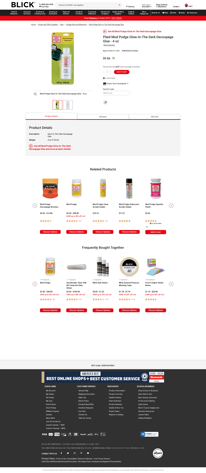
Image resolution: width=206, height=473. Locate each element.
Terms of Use (61, 459)
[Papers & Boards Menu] (66, 16)
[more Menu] (144, 16)
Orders (176, 7)
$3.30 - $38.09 (72, 213)
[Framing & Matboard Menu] (92, 16)
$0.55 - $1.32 (98, 292)
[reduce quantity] (105, 72)
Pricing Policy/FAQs (86, 404)
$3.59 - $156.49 (73, 292)
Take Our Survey (84, 418)
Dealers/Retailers (145, 418)
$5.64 (147, 213)
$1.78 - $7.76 (124, 292)
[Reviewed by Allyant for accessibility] (157, 453)
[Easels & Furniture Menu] (79, 16)
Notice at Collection (85, 459)
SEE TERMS (117, 18)
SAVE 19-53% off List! (127, 295)
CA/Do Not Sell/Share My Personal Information (59, 462)
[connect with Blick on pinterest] (81, 454)
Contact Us (82, 415)
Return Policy (83, 401)
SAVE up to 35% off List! (102, 295)
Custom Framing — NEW (55, 428)
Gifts (174, 13)
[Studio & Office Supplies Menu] (118, 16)
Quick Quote (143, 404)
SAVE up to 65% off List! (49, 295)
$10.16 (96, 213)
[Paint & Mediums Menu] (14, 16)
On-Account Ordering (146, 401)
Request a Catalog (116, 415)
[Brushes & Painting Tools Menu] (40, 16)
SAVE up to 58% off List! (75, 216)
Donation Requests (85, 408)
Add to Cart (156, 232)
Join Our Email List (53, 421)
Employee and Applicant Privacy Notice (106, 462)
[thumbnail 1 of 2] (57, 105)
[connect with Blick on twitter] (68, 454)
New (166, 13)
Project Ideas (114, 411)
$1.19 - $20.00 (151, 292)
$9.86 (106, 58)
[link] (44, 7)
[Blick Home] (23, 5)
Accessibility (72, 459)
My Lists (49, 401)
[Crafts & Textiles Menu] (131, 16)
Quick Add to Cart (145, 394)
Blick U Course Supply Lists (148, 408)
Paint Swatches (115, 401)
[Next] (171, 205)
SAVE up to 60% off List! (154, 295)
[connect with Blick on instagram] (74, 454)
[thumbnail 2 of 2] (68, 105)
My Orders (50, 394)
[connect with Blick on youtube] (88, 454)
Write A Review (109, 45)
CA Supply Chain (84, 462)
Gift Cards (50, 397)
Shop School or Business (148, 391)
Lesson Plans (143, 415)
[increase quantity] (110, 72)
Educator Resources (146, 411)
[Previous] (34, 205)
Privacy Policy (48, 458)
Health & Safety (115, 397)
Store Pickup (51, 408)
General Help (83, 391)
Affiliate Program (52, 411)
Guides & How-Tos (116, 408)
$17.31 (122, 213)
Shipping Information (86, 394)
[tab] (51, 116)
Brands (154, 13)
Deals (182, 13)
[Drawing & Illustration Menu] (53, 16)
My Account (50, 391)
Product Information (117, 391)
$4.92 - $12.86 (46, 213)
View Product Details (130, 50)
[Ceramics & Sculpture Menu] (105, 16)
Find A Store (51, 404)
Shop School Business (161, 6)
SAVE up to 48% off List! (75, 295)
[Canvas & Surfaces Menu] (27, 16)
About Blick (50, 418)
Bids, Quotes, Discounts (147, 397)
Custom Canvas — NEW (55, 425)
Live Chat (81, 411)
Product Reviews (115, 404)
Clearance (193, 13)
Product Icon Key (115, 394)
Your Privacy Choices (102, 459)
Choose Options (50, 232)
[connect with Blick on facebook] (61, 454)
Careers (49, 415)
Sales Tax (82, 397)
